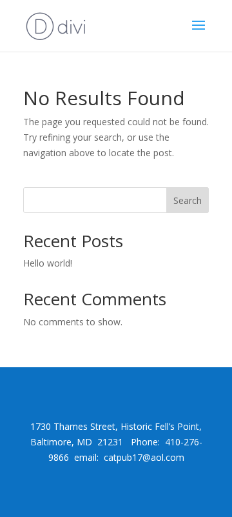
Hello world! (47, 263)
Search (187, 200)
